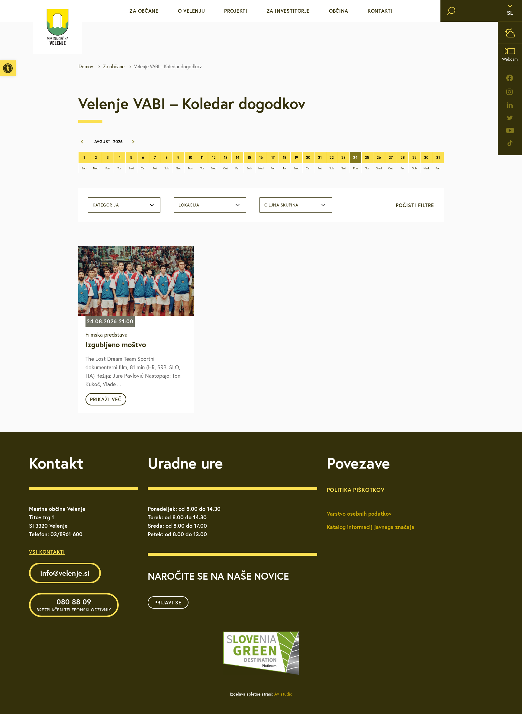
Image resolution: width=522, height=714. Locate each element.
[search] (451, 11)
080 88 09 (74, 605)
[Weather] (510, 32)
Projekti (235, 11)
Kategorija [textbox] (106, 205)
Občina (338, 11)
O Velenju (191, 11)
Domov (86, 66)
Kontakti (380, 11)
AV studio (283, 694)
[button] (8, 68)
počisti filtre (415, 205)
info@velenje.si (65, 573)
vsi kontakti (47, 552)
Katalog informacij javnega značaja (370, 526)
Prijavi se (168, 602)
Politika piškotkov (356, 489)
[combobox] (124, 205)
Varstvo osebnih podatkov (359, 513)
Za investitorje (288, 11)
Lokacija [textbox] (189, 205)
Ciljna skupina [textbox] (281, 205)
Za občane (144, 11)
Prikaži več (106, 399)
